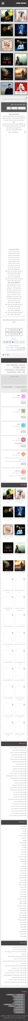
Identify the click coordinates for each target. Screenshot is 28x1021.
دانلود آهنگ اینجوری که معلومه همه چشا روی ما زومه (15, 982)
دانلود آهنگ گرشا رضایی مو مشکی (18, 810)
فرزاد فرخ (23, 891)
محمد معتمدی (22, 912)
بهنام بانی (23, 845)
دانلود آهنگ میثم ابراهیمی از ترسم (18, 757)
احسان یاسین (22, 826)
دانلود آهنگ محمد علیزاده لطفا (19, 949)
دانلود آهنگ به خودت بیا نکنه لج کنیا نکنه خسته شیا (15, 972)
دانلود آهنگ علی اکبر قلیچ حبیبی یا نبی (17, 747)
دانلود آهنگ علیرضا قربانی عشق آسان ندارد (16, 799)
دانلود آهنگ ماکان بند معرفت (19, 801)
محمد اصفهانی (22, 903)
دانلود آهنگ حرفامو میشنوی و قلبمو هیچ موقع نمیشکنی (14, 975)
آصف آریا (23, 833)
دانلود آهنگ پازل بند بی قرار (19, 958)
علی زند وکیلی (22, 884)
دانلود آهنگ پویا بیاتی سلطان (18, 104)
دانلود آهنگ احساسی (18, 996)
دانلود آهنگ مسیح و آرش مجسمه (18, 947)
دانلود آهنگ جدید (17, 367)
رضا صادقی (22, 868)
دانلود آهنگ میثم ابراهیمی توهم (18, 785)
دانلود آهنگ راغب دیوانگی (19, 782)
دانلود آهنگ (14, 108)
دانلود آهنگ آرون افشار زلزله (19, 796)
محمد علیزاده (22, 910)
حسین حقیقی (22, 859)
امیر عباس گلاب (22, 835)
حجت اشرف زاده (21, 856)
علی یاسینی (22, 889)
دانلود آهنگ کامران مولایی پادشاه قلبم (17, 778)
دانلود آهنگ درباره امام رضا (20, 369)
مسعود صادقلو (22, 917)
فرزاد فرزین (22, 894)
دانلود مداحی (8, 1004)
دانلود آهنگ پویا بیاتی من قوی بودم (18, 754)
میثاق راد (23, 929)
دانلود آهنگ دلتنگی (19, 999)
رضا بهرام (23, 866)
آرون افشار (22, 828)
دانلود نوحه (20, 1006)
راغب (24, 863)
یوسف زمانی (22, 936)
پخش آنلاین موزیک (14, 365)
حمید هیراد (22, 861)
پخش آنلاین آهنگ (22, 365)
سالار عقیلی (22, 873)
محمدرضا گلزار (22, 908)
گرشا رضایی (22, 896)
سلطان (23, 372)
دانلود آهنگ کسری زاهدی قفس (19, 768)
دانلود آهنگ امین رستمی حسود (19, 766)
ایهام (24, 840)
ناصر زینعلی (22, 933)
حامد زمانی (23, 854)
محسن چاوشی (22, 901)
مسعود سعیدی (22, 915)
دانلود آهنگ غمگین (19, 1004)
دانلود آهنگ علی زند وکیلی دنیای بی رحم (17, 815)
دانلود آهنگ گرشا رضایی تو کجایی (18, 761)
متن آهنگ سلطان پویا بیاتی (11, 372)
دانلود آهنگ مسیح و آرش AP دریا (18, 771)
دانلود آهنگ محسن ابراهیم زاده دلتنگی (17, 979)
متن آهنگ (19, 372)
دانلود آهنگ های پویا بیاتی (9, 369)
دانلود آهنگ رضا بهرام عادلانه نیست (18, 813)
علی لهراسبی (22, 887)
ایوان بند (23, 838)
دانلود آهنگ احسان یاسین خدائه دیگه (17, 752)
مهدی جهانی (22, 924)
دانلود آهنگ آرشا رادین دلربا (19, 792)
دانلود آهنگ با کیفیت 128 (13, 330)
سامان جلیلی (22, 870)
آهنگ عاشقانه (20, 994)
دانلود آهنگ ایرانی (3, 1019)
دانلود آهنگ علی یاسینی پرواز (19, 794)
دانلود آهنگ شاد (19, 1001)
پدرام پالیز (23, 849)
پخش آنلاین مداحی (19, 1009)
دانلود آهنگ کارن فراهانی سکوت (18, 750)
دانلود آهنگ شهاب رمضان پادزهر (18, 977)
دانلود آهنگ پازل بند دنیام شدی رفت (17, 787)
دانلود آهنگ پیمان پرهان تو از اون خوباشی (16, 970)
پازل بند (23, 847)
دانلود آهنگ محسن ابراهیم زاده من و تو (17, 773)
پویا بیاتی (13, 114)
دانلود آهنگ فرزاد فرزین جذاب (19, 780)
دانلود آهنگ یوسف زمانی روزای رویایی (17, 789)
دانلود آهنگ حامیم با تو (20, 764)
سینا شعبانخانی (22, 877)
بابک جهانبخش (22, 842)
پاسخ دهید (23, 402)
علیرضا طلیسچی (22, 882)
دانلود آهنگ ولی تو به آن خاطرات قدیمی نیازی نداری (15, 965)
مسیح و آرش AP (21, 919)
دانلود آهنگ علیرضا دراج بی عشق (18, 968)
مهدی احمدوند (22, 922)
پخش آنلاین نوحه (19, 1012)
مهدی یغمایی (22, 926)
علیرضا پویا (22, 880)
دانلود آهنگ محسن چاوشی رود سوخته (17, 759)
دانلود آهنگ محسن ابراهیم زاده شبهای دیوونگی (15, 775)
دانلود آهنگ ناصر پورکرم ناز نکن (18, 803)
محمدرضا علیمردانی (21, 905)
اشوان (23, 831)
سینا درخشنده (22, 875)
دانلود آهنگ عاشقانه (19, 1002)
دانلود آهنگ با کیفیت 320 (13, 334)
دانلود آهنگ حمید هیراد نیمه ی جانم (18, 806)
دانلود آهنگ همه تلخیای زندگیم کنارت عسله (16, 956)
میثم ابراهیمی (22, 931)
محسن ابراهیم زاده (21, 898)
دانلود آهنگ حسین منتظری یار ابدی (18, 808)
